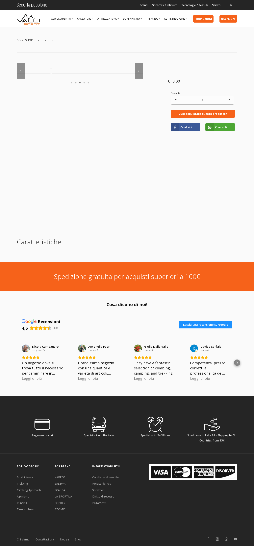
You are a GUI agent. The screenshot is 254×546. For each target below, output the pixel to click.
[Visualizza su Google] (26, 348)
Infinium (172, 5)
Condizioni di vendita (105, 477)
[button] (17, 363)
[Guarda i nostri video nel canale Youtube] (235, 539)
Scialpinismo (25, 477)
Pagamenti (99, 503)
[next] (139, 71)
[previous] (21, 71)
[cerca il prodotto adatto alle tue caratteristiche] (231, 5)
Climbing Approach (29, 490)
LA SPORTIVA (63, 496)
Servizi (216, 5)
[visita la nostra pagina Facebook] (208, 539)
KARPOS (60, 477)
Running (22, 503)
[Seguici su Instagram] (217, 539)
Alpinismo (23, 496)
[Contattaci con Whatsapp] (226, 539)
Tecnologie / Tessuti (194, 5)
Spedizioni (98, 490)
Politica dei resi (102, 483)
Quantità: (176, 93)
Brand (143, 5)
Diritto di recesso (103, 496)
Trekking (22, 483)
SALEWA (60, 483)
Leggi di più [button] (32, 378)
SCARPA (60, 490)
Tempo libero (25, 509)
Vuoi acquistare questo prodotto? (203, 114)
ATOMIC (60, 509)
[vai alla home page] (28, 18)
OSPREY (60, 503)
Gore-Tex (158, 5)
